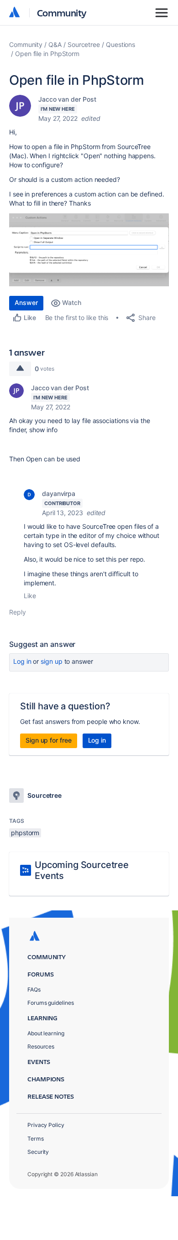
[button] (89, 249)
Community (62, 12)
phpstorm (25, 833)
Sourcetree (84, 44)
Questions (120, 44)
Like (30, 595)
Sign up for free (49, 740)
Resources (40, 1046)
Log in (22, 661)
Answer (26, 302)
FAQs (34, 989)
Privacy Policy (45, 1124)
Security (38, 1151)
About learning (45, 1033)
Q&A (55, 44)
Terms (35, 1138)
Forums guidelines (50, 1002)
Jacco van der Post (67, 99)
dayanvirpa (58, 493)
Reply (17, 612)
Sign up (51, 661)
